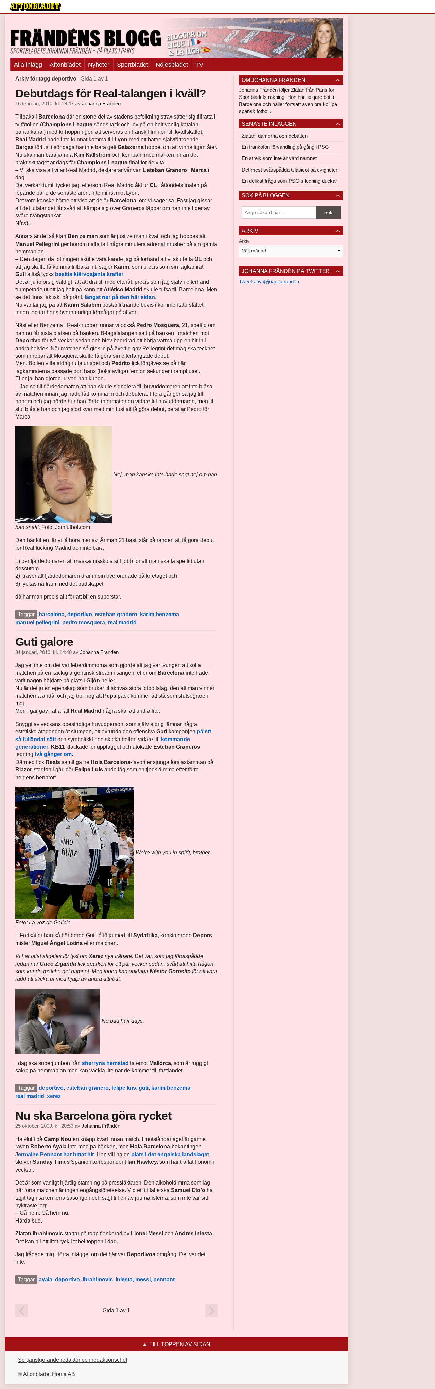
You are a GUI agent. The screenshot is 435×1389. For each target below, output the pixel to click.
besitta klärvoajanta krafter (89, 274)
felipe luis (123, 1088)
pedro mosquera (83, 622)
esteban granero (116, 614)
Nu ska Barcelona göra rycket (93, 1115)
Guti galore (44, 641)
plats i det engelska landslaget (169, 1154)
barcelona (52, 614)
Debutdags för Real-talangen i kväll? (110, 93)
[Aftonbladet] (35, 7)
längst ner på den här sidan (120, 297)
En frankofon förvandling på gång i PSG (285, 147)
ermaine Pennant (40, 1154)
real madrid (122, 622)
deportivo (79, 614)
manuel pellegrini (37, 622)
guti (144, 1088)
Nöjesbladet (172, 64)
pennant (164, 1279)
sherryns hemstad (105, 1063)
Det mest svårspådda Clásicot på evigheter (289, 170)
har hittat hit (78, 1154)
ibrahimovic (98, 1279)
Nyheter (98, 64)
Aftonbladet (65, 64)
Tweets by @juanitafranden (269, 281)
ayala (45, 1279)
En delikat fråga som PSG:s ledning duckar (289, 181)
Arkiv (244, 241)
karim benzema (159, 614)
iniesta (124, 1279)
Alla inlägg (28, 64)
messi (143, 1279)
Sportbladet (132, 64)
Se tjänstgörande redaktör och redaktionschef (72, 1360)
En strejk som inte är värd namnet (279, 158)
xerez (54, 1096)
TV (199, 64)
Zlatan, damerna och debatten (275, 136)
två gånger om (53, 754)
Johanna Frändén (101, 103)
